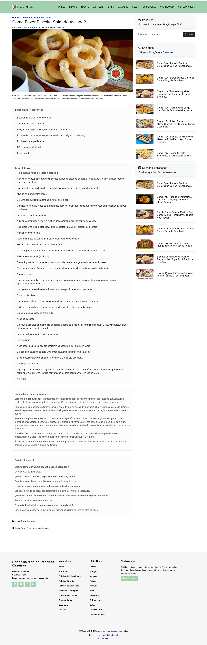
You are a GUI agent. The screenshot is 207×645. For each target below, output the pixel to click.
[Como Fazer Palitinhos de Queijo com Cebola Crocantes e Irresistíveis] (144, 109)
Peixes (110, 7)
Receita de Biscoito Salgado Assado (31, 17)
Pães (92, 591)
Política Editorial (66, 581)
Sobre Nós (64, 571)
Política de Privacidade (70, 576)
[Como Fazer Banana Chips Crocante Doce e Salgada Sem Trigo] (144, 79)
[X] (14, 584)
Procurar (188, 34)
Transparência (65, 600)
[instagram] (33, 584)
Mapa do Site (103, 639)
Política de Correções (69, 586)
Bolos (135, 7)
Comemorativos (186, 7)
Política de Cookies (68, 595)
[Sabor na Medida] (22, 7)
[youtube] (21, 584)
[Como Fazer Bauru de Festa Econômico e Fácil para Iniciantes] (144, 154)
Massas (85, 7)
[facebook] (27, 584)
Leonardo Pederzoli (109, 635)
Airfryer (98, 7)
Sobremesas (149, 7)
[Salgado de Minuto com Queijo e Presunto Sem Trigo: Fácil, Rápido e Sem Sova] (144, 93)
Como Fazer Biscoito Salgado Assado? (32, 528)
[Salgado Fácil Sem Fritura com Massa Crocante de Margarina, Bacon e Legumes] (144, 123)
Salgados (123, 7)
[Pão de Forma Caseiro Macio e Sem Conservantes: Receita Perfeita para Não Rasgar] (144, 214)
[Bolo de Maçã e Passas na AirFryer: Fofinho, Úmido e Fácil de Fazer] (144, 274)
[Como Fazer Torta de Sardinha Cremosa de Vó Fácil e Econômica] (144, 64)
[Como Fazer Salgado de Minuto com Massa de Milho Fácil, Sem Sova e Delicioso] (144, 139)
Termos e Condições (68, 591)
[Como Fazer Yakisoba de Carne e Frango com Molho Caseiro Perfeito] (144, 244)
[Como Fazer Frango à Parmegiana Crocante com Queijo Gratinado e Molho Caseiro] (144, 199)
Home (61, 567)
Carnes (61, 7)
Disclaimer (64, 605)
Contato (62, 610)
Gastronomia (167, 7)
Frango (73, 7)
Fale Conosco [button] (129, 578)
